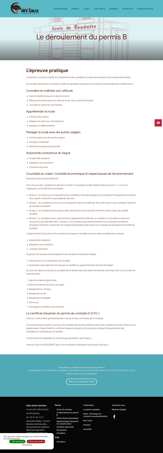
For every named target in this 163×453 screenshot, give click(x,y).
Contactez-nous (145, 9)
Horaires (113, 9)
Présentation (60, 9)
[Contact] (158, 122)
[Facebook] (114, 416)
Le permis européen (91, 409)
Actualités (127, 9)
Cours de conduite (64, 409)
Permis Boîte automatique (67, 418)
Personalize (27, 445)
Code (86, 9)
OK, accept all (18, 441)
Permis (75, 9)
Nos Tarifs (100, 9)
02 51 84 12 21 (37, 417)
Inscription (61, 433)
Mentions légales (119, 409)
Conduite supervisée (65, 427)
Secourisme (61, 430)
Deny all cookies (36, 441)
